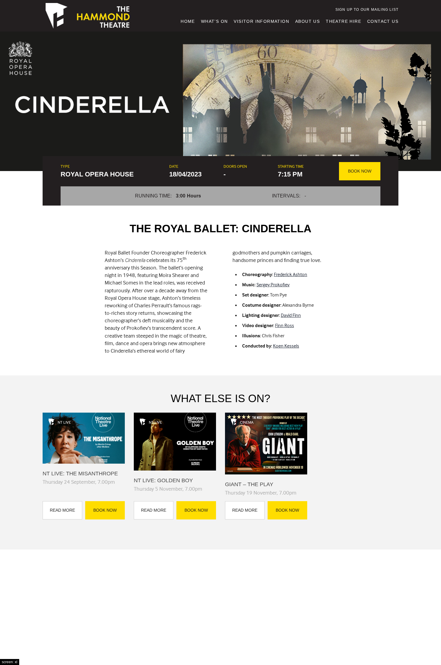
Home (188, 21)
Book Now (359, 171)
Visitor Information (261, 21)
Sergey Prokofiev (273, 284)
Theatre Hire (343, 21)
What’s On (214, 21)
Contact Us (382, 21)
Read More (62, 510)
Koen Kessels (286, 346)
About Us (307, 21)
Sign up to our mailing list (366, 10)
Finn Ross (284, 325)
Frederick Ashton (290, 274)
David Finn (291, 315)
